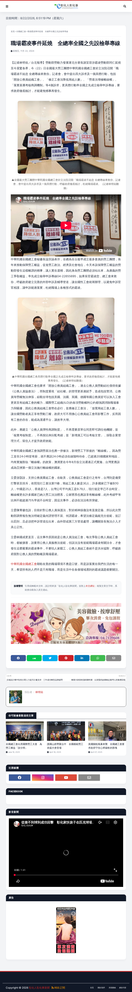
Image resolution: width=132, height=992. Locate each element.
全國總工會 (21, 31)
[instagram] (43, 777)
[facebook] (19, 777)
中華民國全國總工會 (24, 564)
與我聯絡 (112, 988)
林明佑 (39, 692)
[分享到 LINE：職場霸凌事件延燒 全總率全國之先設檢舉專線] (34, 658)
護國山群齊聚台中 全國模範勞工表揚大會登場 (65, 746)
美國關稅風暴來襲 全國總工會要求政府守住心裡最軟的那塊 (106, 746)
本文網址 (90, 585)
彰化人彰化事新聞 (39, 987)
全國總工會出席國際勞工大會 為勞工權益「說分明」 (24, 746)
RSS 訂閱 (59, 987)
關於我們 (101, 988)
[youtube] (66, 777)
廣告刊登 (122, 988)
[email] (89, 777)
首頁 (13, 31)
